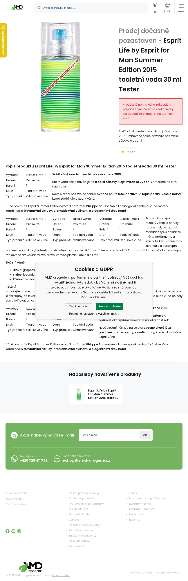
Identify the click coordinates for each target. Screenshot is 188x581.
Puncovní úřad (78, 546)
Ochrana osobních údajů (85, 525)
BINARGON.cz (174, 572)
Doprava (74, 520)
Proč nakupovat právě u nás (147, 498)
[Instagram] (19, 531)
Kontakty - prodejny (142, 509)
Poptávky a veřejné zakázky (86, 504)
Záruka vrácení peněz (82, 535)
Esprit (130, 152)
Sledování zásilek (79, 541)
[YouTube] (13, 531)
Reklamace (136, 514)
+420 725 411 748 (34, 460)
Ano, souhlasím (110, 306)
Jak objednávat (78, 509)
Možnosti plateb (79, 514)
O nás (133, 493)
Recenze (134, 520)
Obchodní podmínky (82, 498)
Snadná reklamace (81, 530)
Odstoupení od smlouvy (84, 493)
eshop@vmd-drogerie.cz (86, 460)
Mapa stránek (61, 575)
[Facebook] (8, 531)
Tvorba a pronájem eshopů (148, 572)
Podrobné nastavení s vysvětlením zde (94, 313)
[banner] (17, 8)
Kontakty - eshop (140, 504)
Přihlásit (145, 435)
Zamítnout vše (78, 306)
